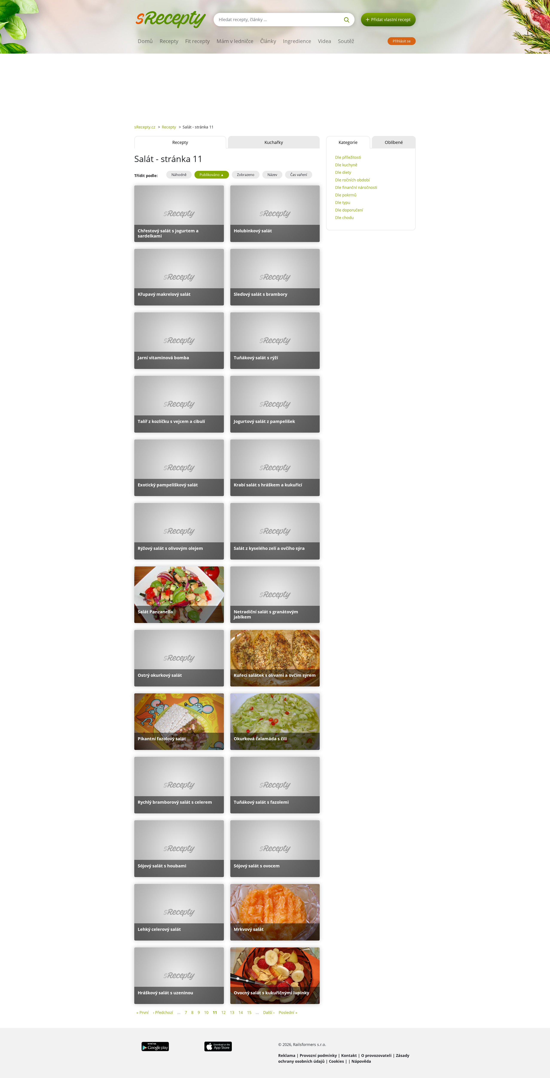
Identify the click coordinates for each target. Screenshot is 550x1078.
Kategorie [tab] (348, 142)
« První (142, 1012)
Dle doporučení (349, 210)
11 (215, 1012)
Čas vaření (298, 174)
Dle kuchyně (346, 164)
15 (249, 1012)
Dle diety (343, 172)
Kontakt (349, 1055)
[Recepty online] (170, 19)
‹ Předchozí (163, 1012)
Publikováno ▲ (212, 174)
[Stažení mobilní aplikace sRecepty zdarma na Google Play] (155, 1046)
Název (272, 174)
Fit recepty (197, 41)
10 (206, 1012)
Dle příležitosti (348, 157)
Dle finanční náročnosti (356, 187)
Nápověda (361, 1061)
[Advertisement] (275, 86)
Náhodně (178, 174)
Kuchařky (273, 142)
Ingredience (297, 41)
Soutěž (346, 41)
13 (232, 1012)
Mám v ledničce (235, 41)
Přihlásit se (402, 41)
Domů (145, 41)
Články (268, 41)
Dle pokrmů (345, 194)
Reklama (286, 1055)
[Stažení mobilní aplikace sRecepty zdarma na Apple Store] (218, 1046)
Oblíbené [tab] (394, 142)
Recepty (169, 41)
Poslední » (288, 1012)
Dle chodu (344, 217)
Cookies (336, 1061)
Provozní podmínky (318, 1055)
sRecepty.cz (144, 127)
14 (240, 1012)
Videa (324, 41)
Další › (268, 1012)
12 (223, 1012)
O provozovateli (376, 1055)
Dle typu (342, 202)
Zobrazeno (245, 174)
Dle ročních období (352, 179)
